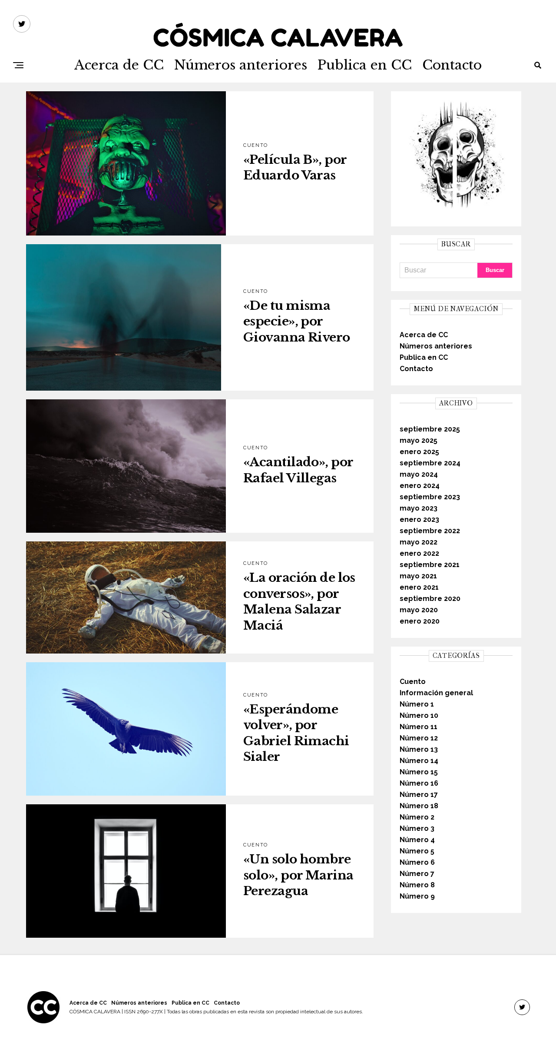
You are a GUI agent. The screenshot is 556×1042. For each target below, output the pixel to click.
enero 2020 (420, 621)
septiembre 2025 (430, 429)
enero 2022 (419, 553)
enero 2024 (420, 485)
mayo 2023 (418, 508)
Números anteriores (240, 65)
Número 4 (417, 840)
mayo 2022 (418, 542)
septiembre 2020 (430, 598)
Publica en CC (365, 65)
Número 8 (417, 885)
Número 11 (418, 727)
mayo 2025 (418, 440)
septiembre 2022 (430, 531)
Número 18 (419, 806)
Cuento (413, 681)
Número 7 (417, 873)
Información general (436, 693)
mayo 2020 (419, 610)
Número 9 (417, 896)
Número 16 (419, 783)
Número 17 (419, 794)
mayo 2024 (419, 474)
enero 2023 (419, 519)
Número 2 (417, 817)
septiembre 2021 (430, 565)
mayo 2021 (418, 576)
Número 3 (417, 828)
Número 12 (419, 738)
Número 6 (417, 862)
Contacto (452, 65)
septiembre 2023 (430, 497)
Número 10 (419, 715)
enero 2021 (419, 587)
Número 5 (417, 851)
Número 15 (419, 772)
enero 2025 (419, 452)
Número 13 (419, 749)
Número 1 (417, 704)
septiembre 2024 (430, 463)
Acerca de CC (119, 65)
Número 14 (419, 761)
